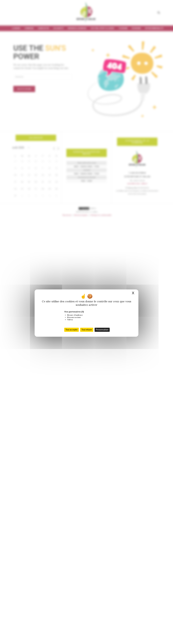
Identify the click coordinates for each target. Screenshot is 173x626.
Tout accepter (71, 330)
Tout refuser (86, 330)
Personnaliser (102, 330)
